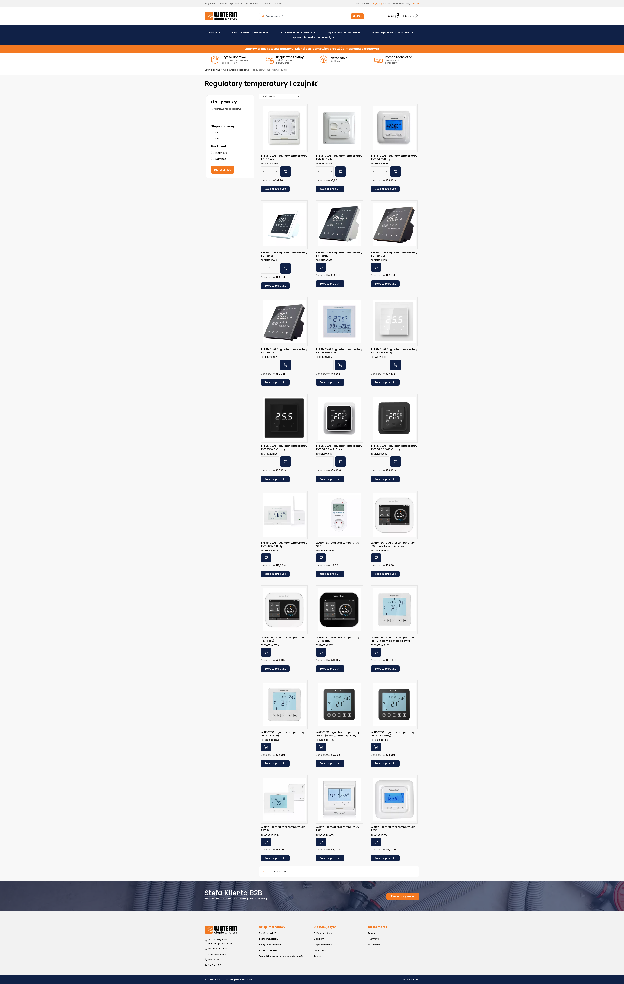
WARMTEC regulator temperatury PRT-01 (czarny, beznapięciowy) (337, 733)
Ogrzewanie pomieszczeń (296, 32)
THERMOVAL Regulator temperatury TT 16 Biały (284, 157)
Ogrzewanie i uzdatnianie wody (311, 37)
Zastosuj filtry (222, 169)
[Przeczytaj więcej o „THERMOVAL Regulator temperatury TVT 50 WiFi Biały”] (266, 557)
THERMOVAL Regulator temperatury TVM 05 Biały (339, 157)
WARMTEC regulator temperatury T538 (393, 828)
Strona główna (212, 69)
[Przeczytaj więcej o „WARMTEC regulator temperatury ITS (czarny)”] (321, 652)
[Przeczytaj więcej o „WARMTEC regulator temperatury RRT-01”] (266, 842)
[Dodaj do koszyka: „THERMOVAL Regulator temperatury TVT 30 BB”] (285, 268)
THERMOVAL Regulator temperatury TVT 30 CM (394, 254)
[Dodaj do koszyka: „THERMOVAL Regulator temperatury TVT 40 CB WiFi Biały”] (340, 461)
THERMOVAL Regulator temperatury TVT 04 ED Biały (394, 157)
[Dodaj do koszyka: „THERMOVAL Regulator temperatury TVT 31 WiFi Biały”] (340, 365)
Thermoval (374, 938)
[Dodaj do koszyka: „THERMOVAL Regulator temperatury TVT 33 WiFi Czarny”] (285, 461)
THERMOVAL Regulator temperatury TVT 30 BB (284, 254)
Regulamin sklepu (268, 938)
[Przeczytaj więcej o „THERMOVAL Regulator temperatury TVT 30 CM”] (376, 267)
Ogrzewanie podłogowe (342, 32)
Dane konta (320, 950)
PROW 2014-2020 (411, 979)
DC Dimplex (374, 944)
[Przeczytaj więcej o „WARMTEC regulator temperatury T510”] (321, 842)
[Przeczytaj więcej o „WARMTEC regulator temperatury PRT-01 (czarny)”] (376, 747)
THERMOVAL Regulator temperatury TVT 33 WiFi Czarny (284, 447)
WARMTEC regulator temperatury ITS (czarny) (337, 639)
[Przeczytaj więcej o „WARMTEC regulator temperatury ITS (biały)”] (266, 652)
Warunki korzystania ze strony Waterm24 (281, 956)
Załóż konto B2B (267, 933)
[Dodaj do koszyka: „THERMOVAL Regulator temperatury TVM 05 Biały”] (340, 171)
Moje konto (408, 16)
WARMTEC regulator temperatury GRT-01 (337, 544)
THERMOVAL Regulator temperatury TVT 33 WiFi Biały (394, 350)
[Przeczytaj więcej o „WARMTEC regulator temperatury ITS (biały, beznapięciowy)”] (376, 557)
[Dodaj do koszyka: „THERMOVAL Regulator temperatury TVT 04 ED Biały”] (395, 171)
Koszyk (317, 956)
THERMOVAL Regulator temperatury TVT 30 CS (284, 350)
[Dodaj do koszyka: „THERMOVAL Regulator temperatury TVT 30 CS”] (285, 365)
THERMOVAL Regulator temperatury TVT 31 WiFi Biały (339, 350)
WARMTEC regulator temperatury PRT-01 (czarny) (393, 733)
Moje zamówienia (323, 944)
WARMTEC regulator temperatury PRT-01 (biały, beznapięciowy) (393, 639)
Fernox (213, 32)
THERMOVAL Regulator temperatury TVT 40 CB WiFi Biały (339, 447)
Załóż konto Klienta (324, 933)
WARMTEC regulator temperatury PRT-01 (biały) (283, 733)
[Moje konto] (417, 16)
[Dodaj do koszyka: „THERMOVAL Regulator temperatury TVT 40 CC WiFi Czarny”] (395, 461)
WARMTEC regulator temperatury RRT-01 (283, 828)
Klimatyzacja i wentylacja (248, 32)
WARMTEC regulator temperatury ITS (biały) (283, 639)
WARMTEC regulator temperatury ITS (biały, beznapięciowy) (393, 544)
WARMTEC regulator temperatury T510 (337, 828)
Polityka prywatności (270, 944)
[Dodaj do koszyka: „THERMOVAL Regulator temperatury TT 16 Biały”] (285, 171)
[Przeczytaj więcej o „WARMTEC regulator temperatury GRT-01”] (321, 557)
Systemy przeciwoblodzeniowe (391, 32)
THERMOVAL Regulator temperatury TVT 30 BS (339, 254)
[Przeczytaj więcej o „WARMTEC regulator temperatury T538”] (376, 842)
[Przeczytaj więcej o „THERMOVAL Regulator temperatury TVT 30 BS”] (321, 267)
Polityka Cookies (268, 950)
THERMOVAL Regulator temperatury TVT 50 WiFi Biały (284, 544)
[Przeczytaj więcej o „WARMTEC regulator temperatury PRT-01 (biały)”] (266, 747)
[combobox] (305, 16)
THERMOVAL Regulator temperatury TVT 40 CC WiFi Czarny (394, 447)
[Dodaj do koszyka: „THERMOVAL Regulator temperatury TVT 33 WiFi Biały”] (395, 365)
